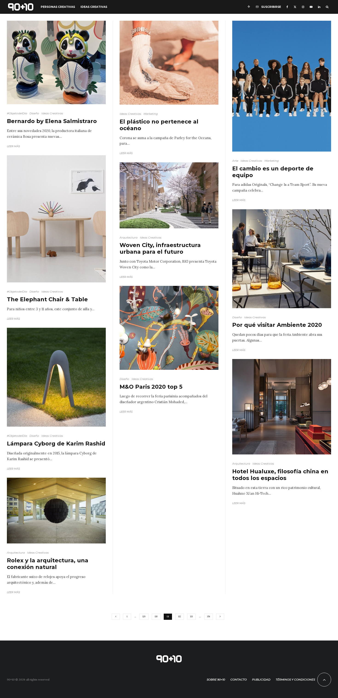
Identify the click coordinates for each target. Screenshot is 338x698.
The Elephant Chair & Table (47, 299)
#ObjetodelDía (17, 113)
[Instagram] (303, 7)
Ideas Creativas (93, 7)
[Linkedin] (319, 7)
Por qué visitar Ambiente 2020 (277, 325)
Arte (235, 160)
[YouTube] (311, 7)
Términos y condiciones (295, 679)
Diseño (34, 113)
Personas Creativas (58, 7)
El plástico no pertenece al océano (159, 125)
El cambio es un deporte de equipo (272, 171)
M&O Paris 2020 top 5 (151, 387)
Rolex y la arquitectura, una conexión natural (47, 563)
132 (179, 616)
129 (144, 616)
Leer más (13, 146)
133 (191, 616)
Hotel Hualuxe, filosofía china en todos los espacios (280, 474)
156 (208, 616)
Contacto (238, 679)
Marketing (150, 113)
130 (156, 616)
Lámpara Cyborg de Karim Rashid (56, 443)
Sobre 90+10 (216, 679)
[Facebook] (287, 7)
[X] (295, 7)
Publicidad (261, 679)
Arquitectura (16, 552)
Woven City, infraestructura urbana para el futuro (160, 248)
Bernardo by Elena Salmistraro (52, 121)
